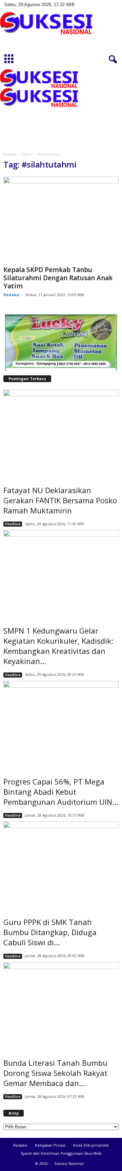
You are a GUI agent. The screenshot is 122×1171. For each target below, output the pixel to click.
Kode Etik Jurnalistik (91, 1145)
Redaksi (11, 294)
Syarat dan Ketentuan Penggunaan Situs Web (61, 1153)
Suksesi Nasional (69, 1163)
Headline (12, 524)
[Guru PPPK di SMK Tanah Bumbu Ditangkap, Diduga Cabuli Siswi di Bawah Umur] (61, 864)
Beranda (9, 154)
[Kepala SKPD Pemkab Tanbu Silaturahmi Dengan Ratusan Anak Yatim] (61, 220)
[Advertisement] (61, 107)
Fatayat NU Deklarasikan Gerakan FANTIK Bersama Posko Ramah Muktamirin (60, 500)
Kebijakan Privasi (50, 1145)
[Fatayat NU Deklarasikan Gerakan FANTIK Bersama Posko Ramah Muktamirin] (61, 433)
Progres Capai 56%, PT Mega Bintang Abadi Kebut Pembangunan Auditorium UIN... (60, 791)
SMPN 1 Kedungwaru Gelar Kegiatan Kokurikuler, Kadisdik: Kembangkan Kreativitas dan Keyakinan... (58, 645)
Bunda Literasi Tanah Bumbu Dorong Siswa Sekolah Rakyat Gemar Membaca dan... (55, 1073)
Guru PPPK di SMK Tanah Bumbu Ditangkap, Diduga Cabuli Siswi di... (50, 932)
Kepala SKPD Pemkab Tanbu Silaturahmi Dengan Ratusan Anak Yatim (58, 277)
